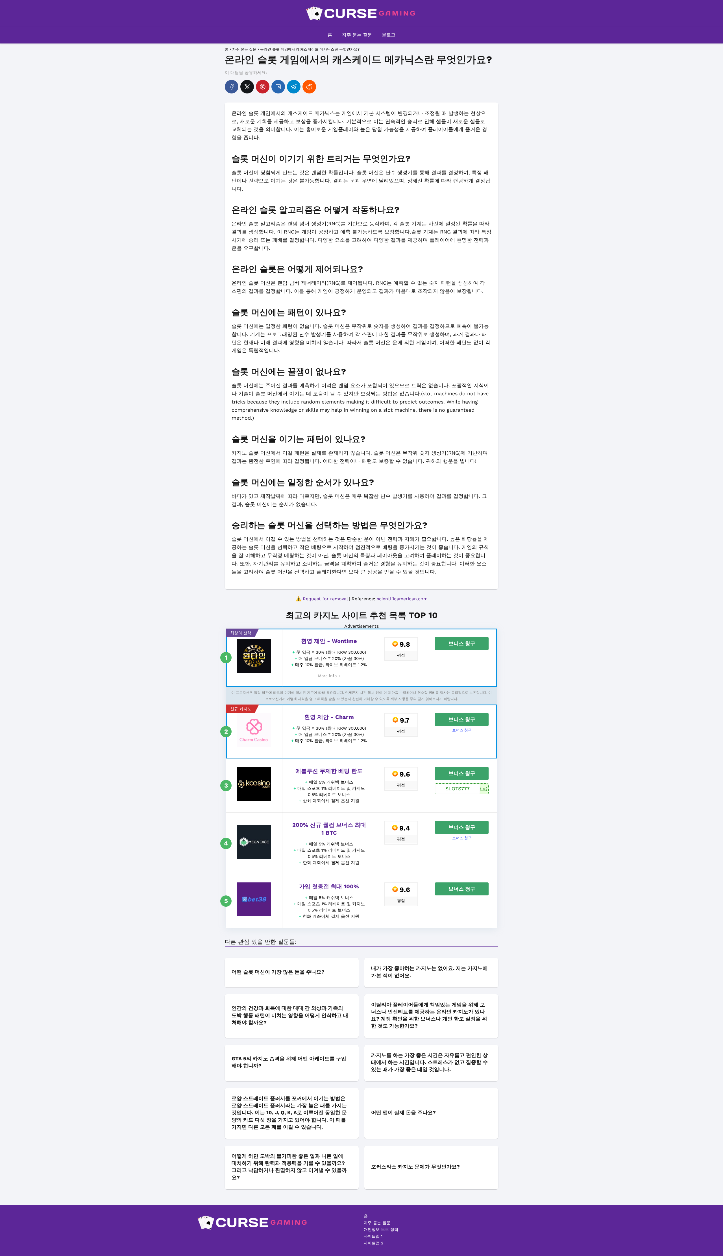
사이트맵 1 (373, 1236)
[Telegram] (293, 86)
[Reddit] (309, 86)
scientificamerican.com (402, 598)
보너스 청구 (461, 643)
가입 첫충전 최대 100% (329, 886)
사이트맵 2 (373, 1243)
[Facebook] (231, 86)
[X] (247, 86)
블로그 (388, 35)
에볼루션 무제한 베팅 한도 (329, 770)
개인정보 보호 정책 (381, 1229)
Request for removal (325, 598)
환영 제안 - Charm (329, 717)
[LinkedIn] (278, 86)
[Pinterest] (262, 86)
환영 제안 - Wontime (329, 641)
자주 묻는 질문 (357, 35)
